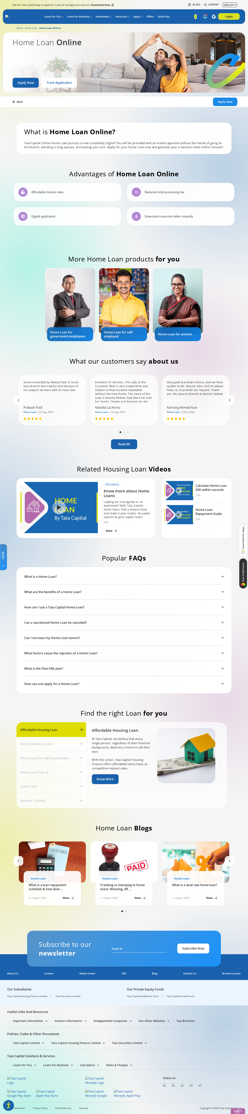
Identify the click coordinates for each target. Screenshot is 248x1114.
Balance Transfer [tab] (32, 800)
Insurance (121, 16)
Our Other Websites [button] (152, 1021)
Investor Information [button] (68, 1021)
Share (109, 530)
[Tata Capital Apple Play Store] (49, 1093)
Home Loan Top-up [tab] (34, 772)
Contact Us (189, 973)
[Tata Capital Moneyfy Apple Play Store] (127, 1093)
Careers (48, 973)
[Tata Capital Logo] (19, 1080)
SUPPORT (213, 4)
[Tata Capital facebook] (165, 1085)
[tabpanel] (70, 304)
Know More (105, 779)
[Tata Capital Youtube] (192, 1085)
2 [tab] (124, 432)
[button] (205, 17)
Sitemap (83, 1108)
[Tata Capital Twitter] (174, 1085)
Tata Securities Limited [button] (127, 1043)
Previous (18, 400)
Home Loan (31, 28)
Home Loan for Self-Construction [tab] (44, 758)
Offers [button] (150, 16)
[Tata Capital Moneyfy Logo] (97, 1080)
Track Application (59, 82)
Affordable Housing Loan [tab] (38, 730)
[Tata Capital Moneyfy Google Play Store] (98, 1093)
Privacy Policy (40, 1108)
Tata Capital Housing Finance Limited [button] (76, 1043)
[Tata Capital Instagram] (183, 1085)
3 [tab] (128, 432)
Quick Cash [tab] (28, 786)
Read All (124, 444)
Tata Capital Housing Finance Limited (27, 996)
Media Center (87, 973)
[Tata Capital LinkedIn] (201, 1085)
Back (20, 102)
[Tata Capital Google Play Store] (20, 1093)
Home (19, 28)
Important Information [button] (28, 1021)
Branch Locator (231, 973)
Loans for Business (78, 16)
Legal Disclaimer (16, 1108)
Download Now (100, 4)
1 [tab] (120, 432)
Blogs (196, 4)
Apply (136, 16)
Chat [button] (236, 1111)
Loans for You (52, 16)
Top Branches (186, 1021)
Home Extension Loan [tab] (36, 744)
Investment (102, 16)
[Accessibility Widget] (8, 1105)
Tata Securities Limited (68, 996)
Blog (154, 973)
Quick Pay (164, 16)
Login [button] (229, 16)
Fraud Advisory (63, 1108)
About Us (12, 973)
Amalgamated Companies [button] (110, 1021)
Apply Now (26, 82)
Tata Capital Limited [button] (26, 1043)
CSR (123, 973)
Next (229, 400)
